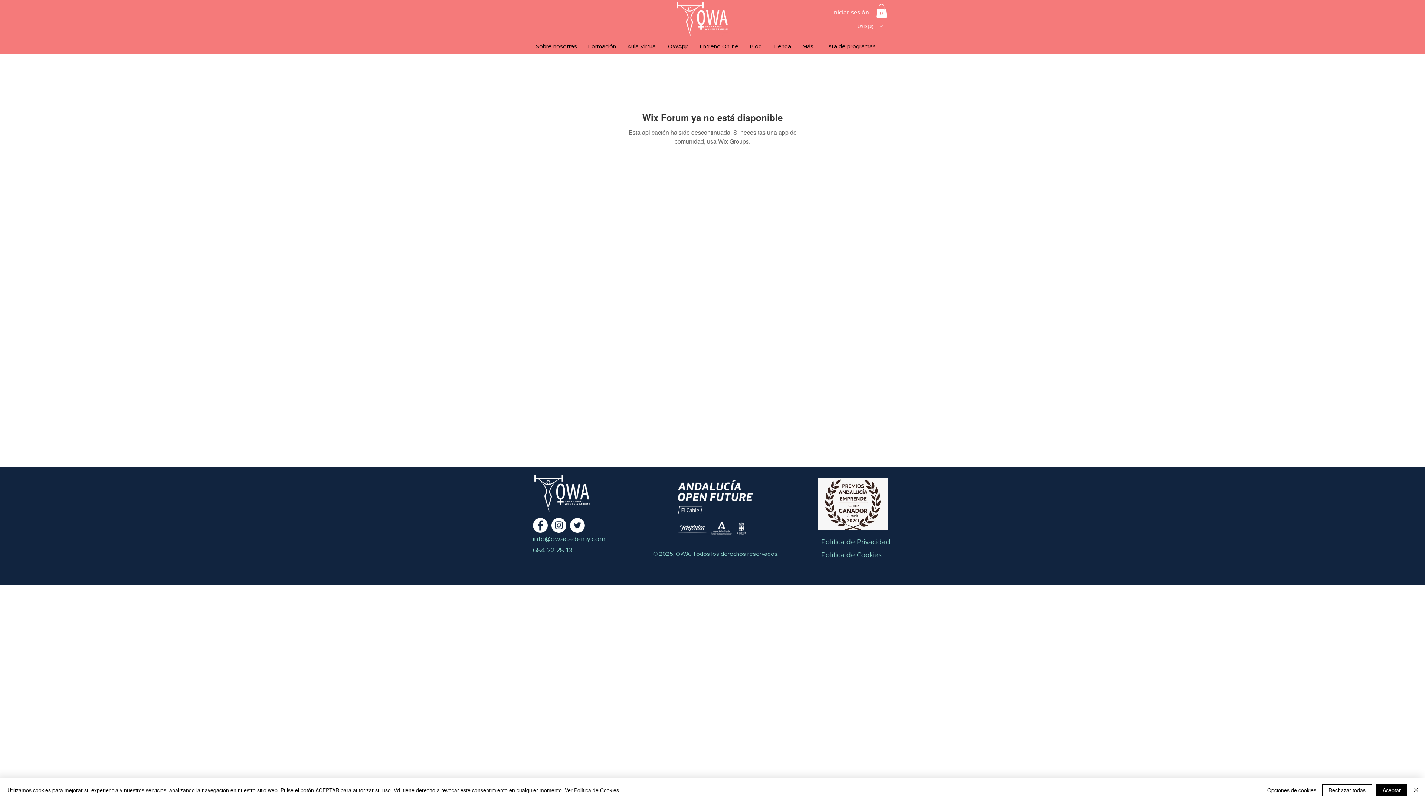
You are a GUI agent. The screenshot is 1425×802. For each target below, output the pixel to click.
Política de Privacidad (855, 542)
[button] (881, 11)
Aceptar (1392, 790)
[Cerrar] (1416, 790)
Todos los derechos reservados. (735, 554)
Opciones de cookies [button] (1291, 790)
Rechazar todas (1347, 790)
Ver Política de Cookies (592, 790)
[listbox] (870, 26)
